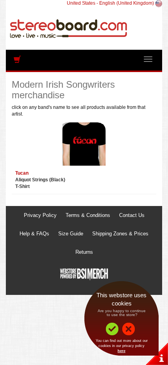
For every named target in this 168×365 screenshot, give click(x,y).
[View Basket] (17, 61)
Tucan (22, 173)
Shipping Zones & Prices (120, 234)
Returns (84, 252)
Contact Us (132, 215)
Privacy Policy (40, 215)
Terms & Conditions (88, 215)
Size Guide (70, 234)
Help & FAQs (34, 234)
